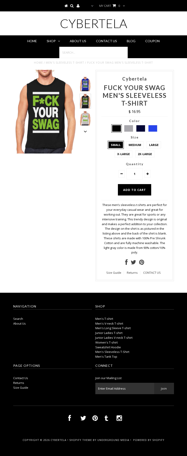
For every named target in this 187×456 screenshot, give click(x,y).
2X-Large (145, 154)
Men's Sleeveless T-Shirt (65, 63)
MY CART (109, 6)
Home (32, 41)
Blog (131, 41)
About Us (78, 41)
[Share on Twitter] (133, 263)
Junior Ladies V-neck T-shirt (113, 338)
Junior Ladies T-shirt (108, 333)
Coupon (152, 41)
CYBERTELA (93, 23)
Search (18, 319)
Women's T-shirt (106, 342)
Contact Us (106, 41)
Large (153, 145)
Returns (132, 273)
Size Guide (113, 273)
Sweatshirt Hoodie (108, 347)
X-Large (123, 154)
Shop (51, 41)
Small (116, 145)
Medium (135, 145)
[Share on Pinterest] (141, 263)
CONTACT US (152, 273)
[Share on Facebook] (126, 263)
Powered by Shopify (148, 440)
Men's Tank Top (106, 356)
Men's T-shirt (104, 319)
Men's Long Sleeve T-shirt (113, 328)
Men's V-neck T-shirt (109, 323)
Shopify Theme (80, 440)
